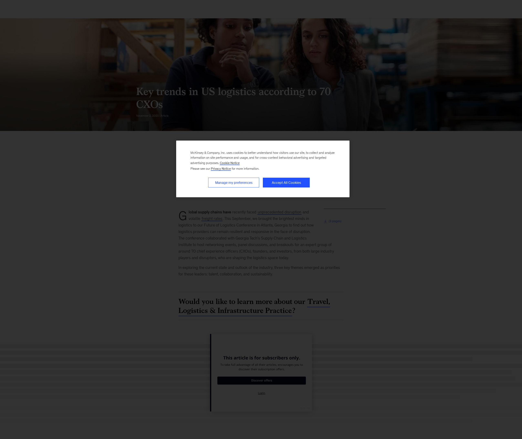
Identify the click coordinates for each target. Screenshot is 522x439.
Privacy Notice (221, 168)
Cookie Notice (230, 163)
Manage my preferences (233, 183)
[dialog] (262, 169)
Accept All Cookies (286, 183)
